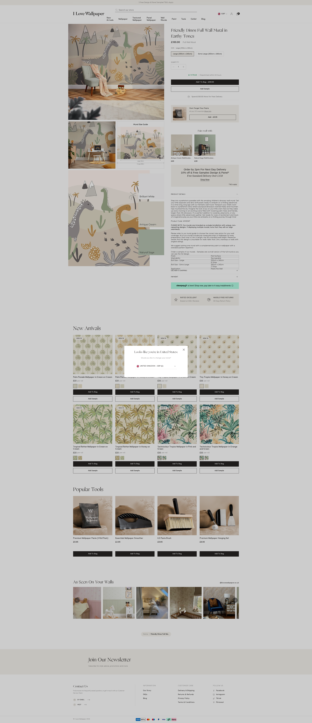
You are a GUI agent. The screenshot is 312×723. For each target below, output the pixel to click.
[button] (184, 350)
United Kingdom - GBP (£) (151, 366)
